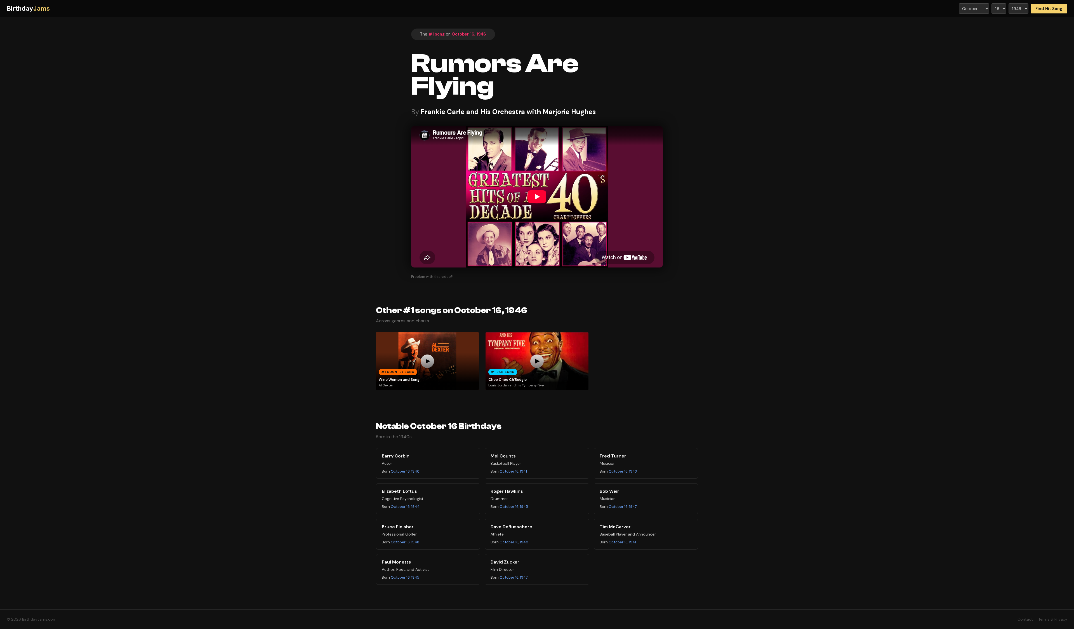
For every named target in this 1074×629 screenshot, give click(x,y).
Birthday (28, 8)
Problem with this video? (432, 276)
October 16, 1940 (405, 471)
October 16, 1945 (514, 506)
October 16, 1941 (513, 471)
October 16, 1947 (623, 506)
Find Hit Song (1048, 8)
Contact (1025, 619)
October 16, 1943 (623, 471)
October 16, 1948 (405, 542)
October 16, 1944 (405, 506)
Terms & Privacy (1052, 619)
